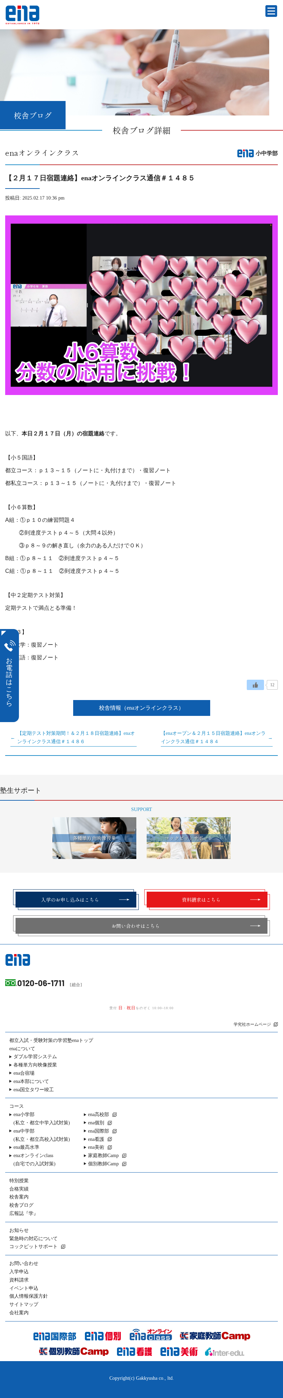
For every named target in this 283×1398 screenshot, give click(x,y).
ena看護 (96, 1139)
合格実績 (19, 1189)
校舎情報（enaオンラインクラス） (141, 708)
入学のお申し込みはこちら (70, 899)
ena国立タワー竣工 (33, 1089)
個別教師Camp (103, 1163)
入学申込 (19, 1271)
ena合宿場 (24, 1073)
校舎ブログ (21, 1205)
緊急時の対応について (33, 1238)
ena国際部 (98, 1131)
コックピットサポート (33, 1246)
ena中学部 (41, 1135)
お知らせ (19, 1230)
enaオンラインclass (34, 1159)
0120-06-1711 (41, 983)
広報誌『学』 (23, 1213)
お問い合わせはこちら (135, 925)
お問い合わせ (23, 1263)
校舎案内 (19, 1196)
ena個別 (96, 1122)
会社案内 (19, 1312)
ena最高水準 (26, 1147)
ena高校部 (98, 1114)
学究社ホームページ (252, 1024)
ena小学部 (41, 1118)
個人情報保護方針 (28, 1296)
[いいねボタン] (255, 685)
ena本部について (31, 1081)
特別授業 (19, 1180)
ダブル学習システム (35, 1056)
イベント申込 (23, 1288)
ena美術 (96, 1147)
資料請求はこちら (201, 899)
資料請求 (19, 1280)
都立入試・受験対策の (51, 1040)
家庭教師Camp (103, 1155)
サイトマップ (23, 1304)
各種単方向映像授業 (35, 1064)
